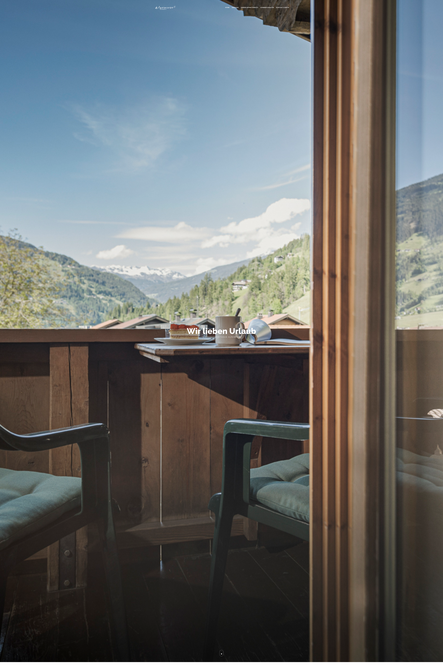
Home (227, 7)
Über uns (235, 7)
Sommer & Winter (267, 7)
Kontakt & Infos (282, 7)
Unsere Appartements (249, 7)
